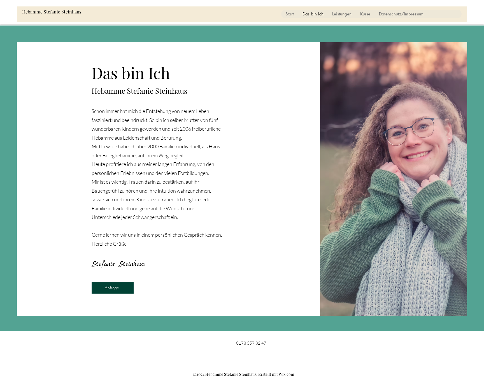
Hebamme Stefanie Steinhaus (51, 12)
